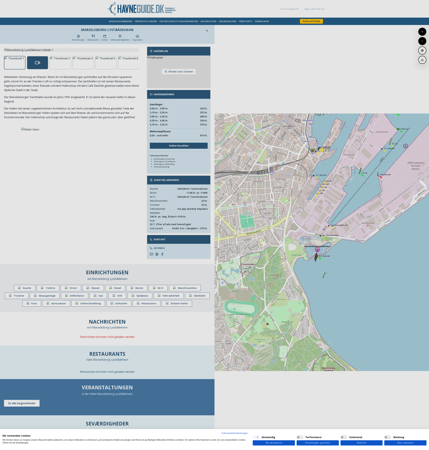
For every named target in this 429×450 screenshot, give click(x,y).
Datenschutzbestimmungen (235, 433)
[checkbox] (256, 437)
